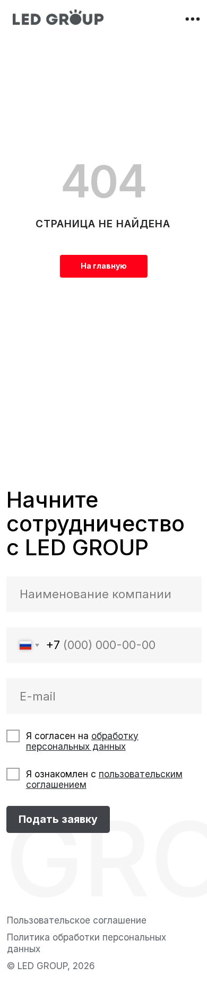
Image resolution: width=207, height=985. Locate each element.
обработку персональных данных (82, 741)
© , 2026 (51, 965)
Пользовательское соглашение (76, 920)
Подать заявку (58, 819)
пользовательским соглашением (104, 779)
